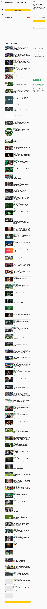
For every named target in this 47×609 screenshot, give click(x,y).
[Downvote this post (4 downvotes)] (14, 225)
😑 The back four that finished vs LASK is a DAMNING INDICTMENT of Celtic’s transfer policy (21, 301)
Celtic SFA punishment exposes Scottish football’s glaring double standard (20, 344)
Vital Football (15, 74)
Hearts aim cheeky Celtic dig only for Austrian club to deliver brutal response (21, 517)
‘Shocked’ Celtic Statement (19, 307)
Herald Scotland (15, 153)
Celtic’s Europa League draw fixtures (21, 314)
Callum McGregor (13, 4)
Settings (39, 88)
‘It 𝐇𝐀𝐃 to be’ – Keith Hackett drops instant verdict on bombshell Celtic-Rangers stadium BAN (21, 467)
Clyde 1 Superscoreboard (17, 248)
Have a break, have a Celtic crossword (21, 115)
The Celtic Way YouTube (16, 536)
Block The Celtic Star (38, 51)
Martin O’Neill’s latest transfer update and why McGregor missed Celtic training (21, 589)
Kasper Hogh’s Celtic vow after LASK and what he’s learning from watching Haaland (21, 155)
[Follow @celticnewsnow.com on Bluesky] (33, 80)
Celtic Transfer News (38, 84)
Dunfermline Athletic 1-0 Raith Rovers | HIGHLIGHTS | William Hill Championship (21, 48)
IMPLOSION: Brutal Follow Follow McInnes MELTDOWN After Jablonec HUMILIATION (21, 55)
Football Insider (15, 464)
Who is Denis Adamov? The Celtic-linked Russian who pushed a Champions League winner (21, 560)
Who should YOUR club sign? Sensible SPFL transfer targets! (21, 272)
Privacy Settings (35, 88)
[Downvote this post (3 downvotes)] (14, 173)
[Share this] (5, 13)
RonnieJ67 (14, 565)
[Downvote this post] (22, 13)
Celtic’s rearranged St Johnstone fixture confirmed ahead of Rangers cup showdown (21, 503)
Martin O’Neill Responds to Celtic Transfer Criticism (20, 415)
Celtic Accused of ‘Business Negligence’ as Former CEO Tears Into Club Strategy (21, 510)
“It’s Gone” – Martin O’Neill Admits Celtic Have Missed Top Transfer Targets (20, 445)
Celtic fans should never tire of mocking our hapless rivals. (20, 191)
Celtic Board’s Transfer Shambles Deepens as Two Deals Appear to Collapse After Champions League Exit (21, 394)
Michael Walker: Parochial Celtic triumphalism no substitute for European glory (20, 452)
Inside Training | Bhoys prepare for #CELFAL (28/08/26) (21, 531)
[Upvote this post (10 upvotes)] (5, 119)
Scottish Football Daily (16, 270)
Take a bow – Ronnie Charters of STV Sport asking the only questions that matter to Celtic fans (21, 62)
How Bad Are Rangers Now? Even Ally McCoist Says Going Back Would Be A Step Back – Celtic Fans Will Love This (21, 229)
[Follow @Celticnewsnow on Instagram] (40, 80)
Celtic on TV (15, 67)
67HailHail (14, 522)
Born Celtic (15, 53)
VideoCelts (15, 399)
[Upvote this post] (14, 13)
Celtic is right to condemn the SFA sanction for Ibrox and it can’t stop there (21, 387)
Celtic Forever (15, 370)
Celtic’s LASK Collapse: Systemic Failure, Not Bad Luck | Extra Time (20, 83)
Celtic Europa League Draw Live (20, 292)
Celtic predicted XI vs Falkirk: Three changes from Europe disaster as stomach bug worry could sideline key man (21, 430)
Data (33, 84)
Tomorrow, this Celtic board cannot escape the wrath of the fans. (21, 123)
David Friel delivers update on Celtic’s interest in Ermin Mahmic (21, 401)
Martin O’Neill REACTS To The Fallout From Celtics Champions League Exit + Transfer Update (22, 481)
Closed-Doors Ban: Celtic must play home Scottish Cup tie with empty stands (21, 91)
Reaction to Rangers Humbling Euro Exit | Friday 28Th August (21, 250)
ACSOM (14, 210)
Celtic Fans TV (15, 486)
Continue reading (18, 10)
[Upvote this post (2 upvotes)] (5, 65)
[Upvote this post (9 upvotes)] (5, 80)
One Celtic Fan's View (16, 356)
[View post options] (30, 53)
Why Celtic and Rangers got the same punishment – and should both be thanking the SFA (21, 365)
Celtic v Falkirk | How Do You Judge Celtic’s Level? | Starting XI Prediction (21, 488)
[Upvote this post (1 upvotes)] (5, 105)
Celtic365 (14, 60)
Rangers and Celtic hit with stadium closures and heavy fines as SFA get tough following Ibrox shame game (21, 198)
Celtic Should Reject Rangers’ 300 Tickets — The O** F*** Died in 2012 (21, 76)
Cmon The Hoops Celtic (16, 420)
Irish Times (14, 450)
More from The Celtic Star (39, 48)
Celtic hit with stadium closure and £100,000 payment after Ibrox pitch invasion (21, 574)
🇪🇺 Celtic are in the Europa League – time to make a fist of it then (21, 538)
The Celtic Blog (15, 121)
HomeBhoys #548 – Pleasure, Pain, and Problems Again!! (21, 130)
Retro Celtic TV (41, 85)
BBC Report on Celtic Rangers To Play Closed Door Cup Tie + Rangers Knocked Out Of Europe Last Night (21, 438)
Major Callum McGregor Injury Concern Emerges (20, 552)
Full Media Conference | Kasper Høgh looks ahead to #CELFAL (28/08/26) (21, 603)
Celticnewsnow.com (35, 90)
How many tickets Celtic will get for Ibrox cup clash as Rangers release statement (21, 337)
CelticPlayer (15, 457)
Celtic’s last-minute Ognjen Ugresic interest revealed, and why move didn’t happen (21, 524)
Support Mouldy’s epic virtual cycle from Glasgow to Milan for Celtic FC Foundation (21, 170)
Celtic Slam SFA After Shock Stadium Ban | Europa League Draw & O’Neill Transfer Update (21, 177)
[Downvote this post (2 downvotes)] (14, 119)
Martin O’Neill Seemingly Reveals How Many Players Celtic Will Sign (21, 162)
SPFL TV (14, 277)
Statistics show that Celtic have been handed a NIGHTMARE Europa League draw (21, 474)
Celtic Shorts (15, 500)
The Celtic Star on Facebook (39, 59)
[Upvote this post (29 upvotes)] (5, 225)
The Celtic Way (15, 586)
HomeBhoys (15, 128)
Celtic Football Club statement (20, 494)
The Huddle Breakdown (16, 96)
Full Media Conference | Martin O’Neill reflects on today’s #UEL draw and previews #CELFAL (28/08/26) (21, 460)
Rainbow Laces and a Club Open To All (15, 2)
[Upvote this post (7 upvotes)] (5, 173)
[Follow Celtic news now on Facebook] (38, 80)
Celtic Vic (14, 313)
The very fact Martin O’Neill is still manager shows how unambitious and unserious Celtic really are (21, 351)
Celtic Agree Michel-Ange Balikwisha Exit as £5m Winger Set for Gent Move (21, 265)
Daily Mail (14, 196)
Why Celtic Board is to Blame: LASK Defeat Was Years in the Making (21, 212)
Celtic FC (14, 493)
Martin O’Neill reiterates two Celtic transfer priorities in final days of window (21, 109)
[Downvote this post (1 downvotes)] (14, 72)
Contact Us (42, 88)
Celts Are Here (15, 160)
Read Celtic (15, 146)
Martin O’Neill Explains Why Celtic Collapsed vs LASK (20, 329)
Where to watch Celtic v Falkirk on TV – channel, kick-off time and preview (21, 69)
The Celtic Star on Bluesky (39, 56)
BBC (14, 241)
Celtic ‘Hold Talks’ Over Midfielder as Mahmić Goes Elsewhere (21, 236)
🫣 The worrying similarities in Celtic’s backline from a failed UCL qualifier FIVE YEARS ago (21, 184)
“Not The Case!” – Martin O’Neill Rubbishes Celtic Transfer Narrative (21, 379)
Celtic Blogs (43, 84)
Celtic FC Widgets (35, 85)
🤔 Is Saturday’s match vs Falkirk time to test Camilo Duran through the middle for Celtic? (21, 581)
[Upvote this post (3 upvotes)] (5, 194)
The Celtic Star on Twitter (39, 58)
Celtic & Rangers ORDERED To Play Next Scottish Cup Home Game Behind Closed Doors (22, 567)
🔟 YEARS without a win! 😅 (19, 278)
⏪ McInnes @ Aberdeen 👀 (19, 544)
